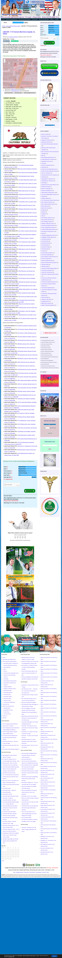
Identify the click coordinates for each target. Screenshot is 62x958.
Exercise (43, 163)
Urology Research (45, 301)
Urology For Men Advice (46, 299)
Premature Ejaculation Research (48, 225)
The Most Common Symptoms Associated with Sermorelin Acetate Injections (10, 817)
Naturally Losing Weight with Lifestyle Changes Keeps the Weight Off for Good (10, 840)
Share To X (6, 41)
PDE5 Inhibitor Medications (47, 217)
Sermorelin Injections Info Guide (9, 800)
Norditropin (43, 210)
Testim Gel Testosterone (46, 272)
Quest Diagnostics (15, 90)
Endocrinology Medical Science (47, 157)
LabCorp (13, 89)
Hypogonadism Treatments (47, 178)
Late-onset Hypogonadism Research (49, 194)
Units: (51, 427)
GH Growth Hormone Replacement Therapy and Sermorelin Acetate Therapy (10, 737)
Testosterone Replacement (47, 287)
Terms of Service (32, 872)
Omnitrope (43, 213)
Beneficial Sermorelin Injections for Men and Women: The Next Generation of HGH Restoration (30, 718)
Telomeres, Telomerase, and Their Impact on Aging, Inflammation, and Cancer (29, 829)
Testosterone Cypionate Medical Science (49, 274)
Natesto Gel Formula (45, 208)
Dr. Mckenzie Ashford (13, 37)
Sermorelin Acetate (45, 239)
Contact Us (52, 19)
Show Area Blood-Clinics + (30, 92)
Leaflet (27, 88)
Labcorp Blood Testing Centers (13, 26)
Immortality (43, 182)
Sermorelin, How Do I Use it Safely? (29, 796)
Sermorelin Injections (45, 243)
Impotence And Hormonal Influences (49, 184)
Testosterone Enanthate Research (48, 281)
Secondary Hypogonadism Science (48, 235)
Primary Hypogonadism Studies (48, 227)
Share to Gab (15, 41)
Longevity (43, 196)
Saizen (42, 233)
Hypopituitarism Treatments (47, 180)
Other (42, 215)
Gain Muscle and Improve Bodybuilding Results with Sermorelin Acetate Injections (30, 778)
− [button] (4, 61)
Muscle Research (44, 206)
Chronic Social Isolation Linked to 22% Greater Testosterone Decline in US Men (29, 673)
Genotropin (43, 167)
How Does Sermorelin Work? (28, 768)
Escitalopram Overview (46, 161)
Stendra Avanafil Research (46, 260)
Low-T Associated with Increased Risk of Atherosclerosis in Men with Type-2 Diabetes (11, 776)
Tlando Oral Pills (44, 297)
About (48, 872)
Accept (54, 956)
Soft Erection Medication (46, 254)
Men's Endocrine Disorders (47, 202)
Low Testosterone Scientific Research (49, 200)
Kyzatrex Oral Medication (46, 190)
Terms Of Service (7, 714)
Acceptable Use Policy (8, 710)
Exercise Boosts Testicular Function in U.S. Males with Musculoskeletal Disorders (29, 667)
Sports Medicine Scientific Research (48, 256)
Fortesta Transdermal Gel (46, 165)
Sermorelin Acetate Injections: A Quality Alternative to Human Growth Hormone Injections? (30, 772)
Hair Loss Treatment (45, 173)
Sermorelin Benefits (7, 792)
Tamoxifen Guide (44, 264)
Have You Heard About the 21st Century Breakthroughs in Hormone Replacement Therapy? (29, 813)
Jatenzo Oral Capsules (45, 188)
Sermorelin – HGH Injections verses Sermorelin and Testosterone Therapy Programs (30, 727)
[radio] (15, 537)
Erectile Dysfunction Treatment (47, 159)
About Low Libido (45, 134)
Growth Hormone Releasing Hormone (49, 171)
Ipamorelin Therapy (45, 186)
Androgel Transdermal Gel (46, 140)
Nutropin (43, 211)
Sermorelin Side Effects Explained (10, 813)
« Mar (3, 860)
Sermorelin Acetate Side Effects (9, 811)
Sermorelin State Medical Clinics (11, 19)
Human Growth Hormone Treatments (49, 175)
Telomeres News (45, 266)
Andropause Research (46, 142)
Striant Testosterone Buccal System (48, 262)
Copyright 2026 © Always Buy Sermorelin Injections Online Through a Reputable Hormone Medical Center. (26, 867)
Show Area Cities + (9, 92)
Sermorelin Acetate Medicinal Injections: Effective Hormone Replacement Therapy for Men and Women (11, 768)
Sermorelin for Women (7, 794)
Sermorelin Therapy (45, 247)
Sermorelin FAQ (35, 19)
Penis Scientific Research (46, 219)
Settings (10, 956)
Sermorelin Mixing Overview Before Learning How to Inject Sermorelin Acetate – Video (10, 807)
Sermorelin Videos (45, 248)
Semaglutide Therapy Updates (47, 237)
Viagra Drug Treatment (46, 303)
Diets (42, 155)
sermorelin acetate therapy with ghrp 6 (11, 749)
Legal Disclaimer (7, 708)
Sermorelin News (44, 245)
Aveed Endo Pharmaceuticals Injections (49, 144)
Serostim (43, 250)
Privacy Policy (6, 712)
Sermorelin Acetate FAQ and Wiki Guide (30, 805)
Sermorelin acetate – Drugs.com (9, 790)
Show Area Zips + (18, 92)
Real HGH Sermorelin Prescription (29, 702)
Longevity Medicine (45, 198)
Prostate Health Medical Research (48, 229)
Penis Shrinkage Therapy (46, 221)
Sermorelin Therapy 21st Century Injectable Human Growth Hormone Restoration (29, 741)
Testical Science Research (46, 270)
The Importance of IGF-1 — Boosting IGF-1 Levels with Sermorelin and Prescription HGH (29, 690)
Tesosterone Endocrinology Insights (49, 268)
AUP (38, 955)
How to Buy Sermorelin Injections (25, 19)
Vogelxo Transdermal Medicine (47, 305)
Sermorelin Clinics (45, 241)
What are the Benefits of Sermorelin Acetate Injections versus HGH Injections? (29, 792)
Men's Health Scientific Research (48, 204)
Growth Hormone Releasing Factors (48, 169)
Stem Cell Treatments (45, 258)
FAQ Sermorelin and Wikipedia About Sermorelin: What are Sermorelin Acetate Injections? (29, 755)
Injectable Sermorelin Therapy (9, 772)
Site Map (56, 19)
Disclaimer (20, 955)
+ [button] (4, 59)
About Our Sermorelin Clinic (44, 19)
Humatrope (43, 176)
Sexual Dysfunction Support (47, 252)
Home (3, 19)
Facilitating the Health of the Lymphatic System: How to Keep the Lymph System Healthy (11, 835)
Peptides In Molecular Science (47, 223)
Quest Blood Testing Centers (47, 231)
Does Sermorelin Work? (26, 759)
